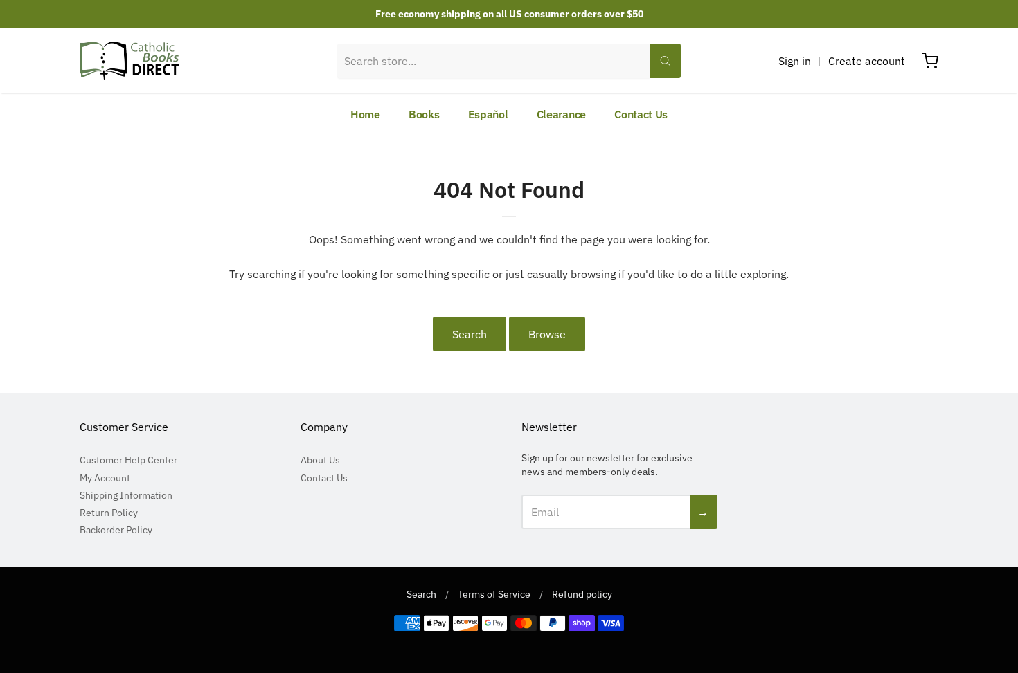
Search (469, 334)
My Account (105, 478)
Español (488, 114)
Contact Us (641, 114)
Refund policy (582, 594)
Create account (866, 61)
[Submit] (665, 61)
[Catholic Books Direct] (129, 61)
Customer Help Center (128, 460)
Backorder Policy (116, 530)
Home (365, 114)
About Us (320, 460)
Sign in (794, 61)
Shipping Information (126, 495)
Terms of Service (494, 594)
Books (424, 114)
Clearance (561, 114)
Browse (547, 334)
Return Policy (109, 512)
